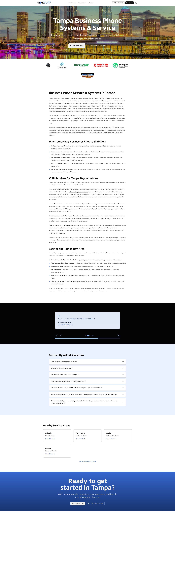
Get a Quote (129, 3)
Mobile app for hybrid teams (60, 158)
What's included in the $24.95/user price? (65, 375)
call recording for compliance (78, 192)
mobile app (99, 218)
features (95, 146)
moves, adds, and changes (109, 169)
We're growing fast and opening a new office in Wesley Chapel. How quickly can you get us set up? (84, 394)
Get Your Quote (78, 46)
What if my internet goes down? (61, 368)
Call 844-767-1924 (117, 3)
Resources (81, 3)
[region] (87, 324)
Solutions (71, 3)
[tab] (85, 335)
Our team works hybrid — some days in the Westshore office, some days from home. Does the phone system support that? (84, 402)
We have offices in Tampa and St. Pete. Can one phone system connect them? (76, 388)
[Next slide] (60, 335)
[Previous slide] (56, 335)
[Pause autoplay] (118, 335)
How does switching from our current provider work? (68, 381)
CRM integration (67, 206)
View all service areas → (87, 462)
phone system (57, 118)
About (90, 3)
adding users (112, 130)
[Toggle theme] (136, 3)
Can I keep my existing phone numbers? (64, 362)
